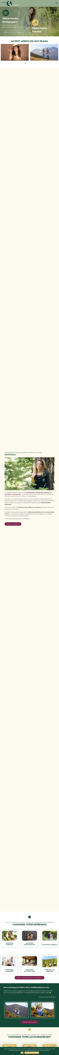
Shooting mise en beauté (29, 943)
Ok (22, 1052)
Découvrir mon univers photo (14, 32)
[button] (56, 3)
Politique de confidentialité (31, 1052)
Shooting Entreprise (9, 970)
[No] (56, 1051)
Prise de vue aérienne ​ (49, 970)
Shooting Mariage (49, 944)
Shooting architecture (29, 970)
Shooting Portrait (9, 943)
